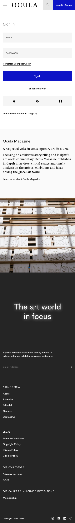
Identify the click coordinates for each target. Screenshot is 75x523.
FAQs (6, 479)
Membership (10, 497)
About (6, 393)
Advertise (8, 399)
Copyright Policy (12, 444)
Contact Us (9, 416)
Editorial (7, 405)
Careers (7, 411)
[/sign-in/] (23, 5)
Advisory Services (12, 473)
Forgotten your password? (17, 63)
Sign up (33, 113)
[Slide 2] (37, 192)
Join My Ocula (64, 4)
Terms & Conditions (13, 438)
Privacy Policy (10, 450)
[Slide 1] (12, 192)
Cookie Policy (10, 455)
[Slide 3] (62, 192)
